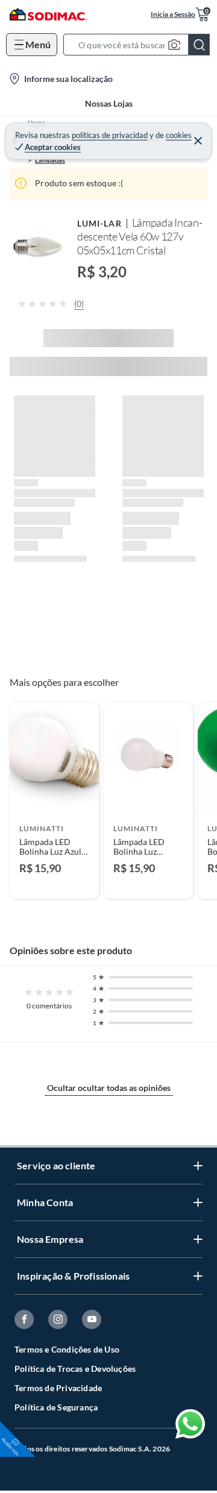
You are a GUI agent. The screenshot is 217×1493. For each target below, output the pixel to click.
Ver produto (54, 882)
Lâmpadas (50, 160)
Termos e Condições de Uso (66, 1349)
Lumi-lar (99, 223)
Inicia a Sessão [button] (173, 14)
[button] (140, 44)
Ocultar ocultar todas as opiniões (109, 1088)
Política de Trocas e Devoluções (75, 1368)
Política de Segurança (56, 1407)
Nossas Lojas (109, 103)
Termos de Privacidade (58, 1388)
